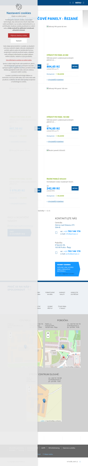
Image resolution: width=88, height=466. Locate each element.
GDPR (43, 448)
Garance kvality (62, 293)
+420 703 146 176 (37, 324)
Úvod (39, 454)
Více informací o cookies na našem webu (19, 60)
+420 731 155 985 (56, 378)
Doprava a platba (69, 448)
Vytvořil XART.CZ (72, 462)
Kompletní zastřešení (74, 293)
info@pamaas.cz (72, 234)
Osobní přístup (49, 307)
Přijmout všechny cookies (19, 35)
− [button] (48, 336)
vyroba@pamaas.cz (54, 380)
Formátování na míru (49, 293)
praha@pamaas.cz (72, 254)
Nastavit (18, 41)
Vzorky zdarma (37, 293)
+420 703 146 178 (75, 324)
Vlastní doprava (38, 307)
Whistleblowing (54, 448)
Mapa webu (48, 454)
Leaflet (61, 367)
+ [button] (48, 333)
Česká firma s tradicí (62, 307)
